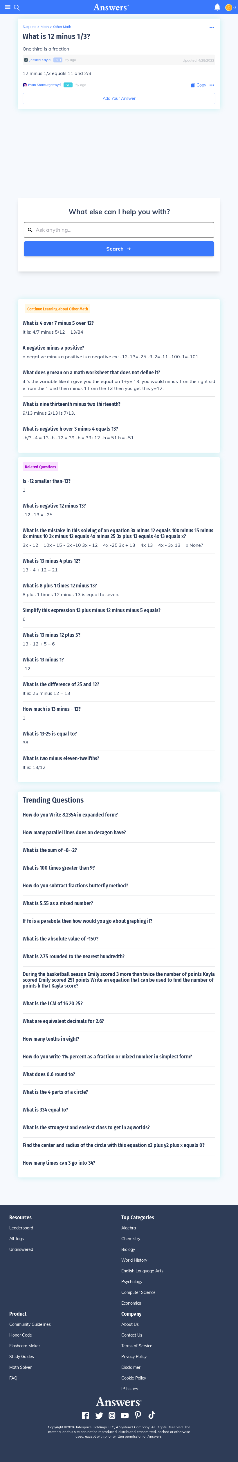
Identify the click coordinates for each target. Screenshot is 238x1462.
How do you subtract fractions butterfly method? (75, 885)
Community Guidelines (30, 1324)
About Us (130, 1324)
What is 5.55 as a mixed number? (58, 903)
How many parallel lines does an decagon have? (74, 832)
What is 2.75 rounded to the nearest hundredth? (74, 956)
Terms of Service (136, 1345)
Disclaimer (130, 1367)
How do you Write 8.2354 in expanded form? (70, 815)
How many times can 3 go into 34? (59, 1163)
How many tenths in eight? (51, 1039)
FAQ (13, 1378)
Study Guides (21, 1356)
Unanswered (21, 1249)
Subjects (29, 26)
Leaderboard (21, 1228)
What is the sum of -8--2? (50, 850)
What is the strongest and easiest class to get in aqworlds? (86, 1127)
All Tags (16, 1238)
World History (134, 1260)
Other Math (62, 26)
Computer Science (138, 1292)
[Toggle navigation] (7, 7)
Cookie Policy (133, 1378)
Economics (131, 1303)
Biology (128, 1249)
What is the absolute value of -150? (60, 939)
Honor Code (20, 1335)
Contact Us (131, 1335)
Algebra (128, 1228)
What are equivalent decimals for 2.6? (63, 1021)
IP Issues (129, 1388)
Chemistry (130, 1238)
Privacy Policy (134, 1356)
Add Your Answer (119, 98)
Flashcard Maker (24, 1345)
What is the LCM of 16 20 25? (53, 1003)
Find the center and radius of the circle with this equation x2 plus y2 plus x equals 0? (114, 1145)
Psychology (131, 1281)
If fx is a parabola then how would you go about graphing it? (87, 921)
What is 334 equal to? (45, 1110)
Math (45, 26)
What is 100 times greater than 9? (59, 868)
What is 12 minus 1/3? (56, 36)
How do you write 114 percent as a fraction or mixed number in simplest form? (107, 1056)
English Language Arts (142, 1271)
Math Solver (20, 1367)
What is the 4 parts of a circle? (55, 1092)
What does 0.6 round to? (49, 1074)
